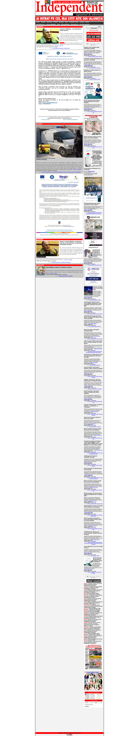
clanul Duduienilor (56, 172)
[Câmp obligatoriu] (93, 669)
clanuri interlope (48, 172)
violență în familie (98, 388)
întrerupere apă (99, 338)
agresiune (98, 67)
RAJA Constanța (90, 111)
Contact (82, 22)
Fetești (95, 477)
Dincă (73, 172)
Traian (91, 555)
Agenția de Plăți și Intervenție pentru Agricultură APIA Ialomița (94, 213)
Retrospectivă (74, 24)
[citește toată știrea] (53, 273)
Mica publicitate (65, 24)
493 (94, 45)
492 (91, 45)
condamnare (61, 48)
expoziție (93, 377)
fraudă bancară (67, 48)
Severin (64, 172)
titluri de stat (95, 465)
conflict (98, 79)
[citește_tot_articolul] (59, 45)
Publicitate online (74, 22)
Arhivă (87, 22)
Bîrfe (58, 24)
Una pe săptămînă (51, 24)
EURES (98, 543)
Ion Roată (91, 67)
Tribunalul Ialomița (55, 262)
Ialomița (43, 172)
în (93, 584)
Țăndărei (96, 111)
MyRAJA (93, 573)
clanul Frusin (69, 172)
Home (37, 22)
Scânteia (89, 388)
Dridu (95, 338)
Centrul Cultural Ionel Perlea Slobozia (94, 376)
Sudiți (95, 503)
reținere (94, 67)
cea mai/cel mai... (40, 24)
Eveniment (49, 22)
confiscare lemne (94, 56)
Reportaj (61, 22)
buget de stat (97, 365)
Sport (66, 22)
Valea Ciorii (91, 426)
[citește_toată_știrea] (88, 53)
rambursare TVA (97, 326)
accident (99, 299)
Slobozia (91, 299)
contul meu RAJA (98, 572)
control (101, 313)
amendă (100, 56)
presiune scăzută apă (93, 478)
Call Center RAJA (98, 265)
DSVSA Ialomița (90, 515)
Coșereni (89, 414)
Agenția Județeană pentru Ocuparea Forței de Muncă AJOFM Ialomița (93, 543)
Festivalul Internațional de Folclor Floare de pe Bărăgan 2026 (95, 453)
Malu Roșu (92, 79)
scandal (98, 426)
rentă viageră (98, 213)
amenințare (96, 414)
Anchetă (43, 22)
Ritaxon (61, 172)
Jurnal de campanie (84, 24)
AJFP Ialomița (90, 313)
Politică (56, 22)
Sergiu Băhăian (55, 48)
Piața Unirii (95, 299)
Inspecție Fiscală (96, 313)
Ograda (89, 56)
